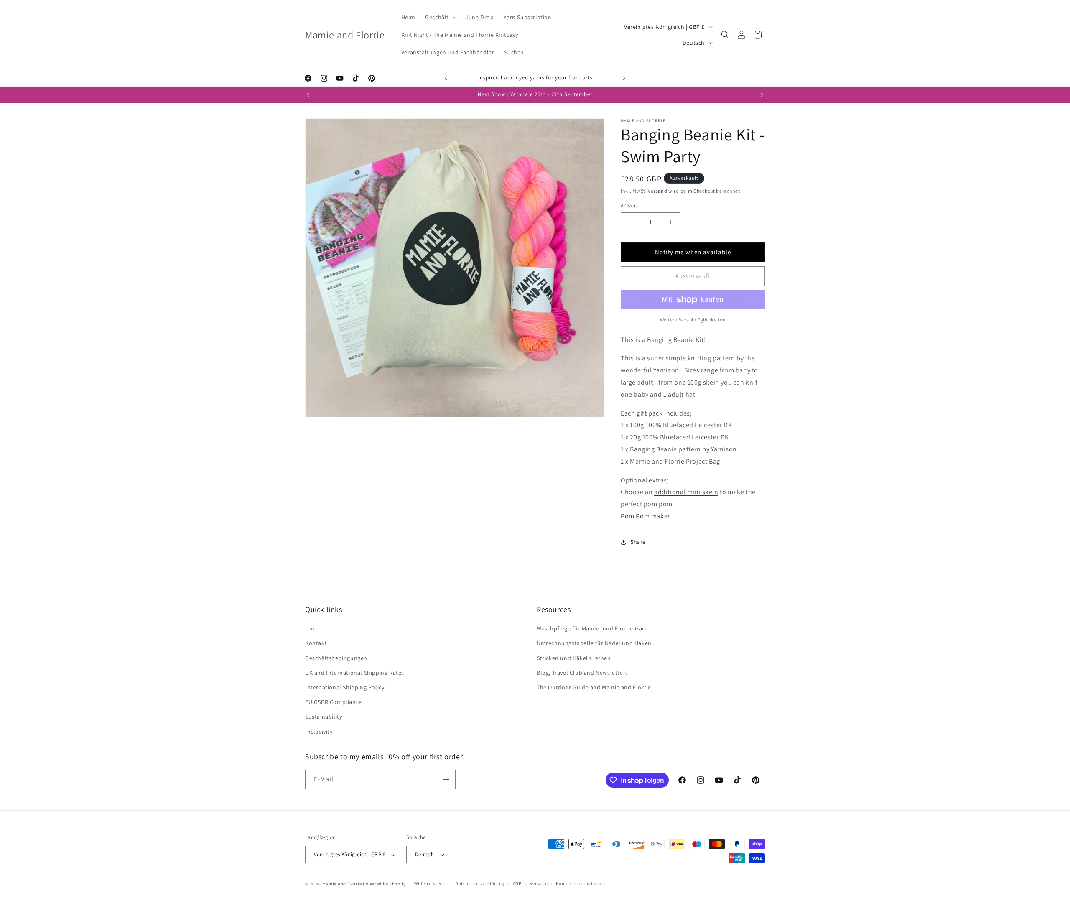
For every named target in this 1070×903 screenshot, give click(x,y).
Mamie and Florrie (342, 884)
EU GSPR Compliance (333, 702)
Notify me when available (693, 252)
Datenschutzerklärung (479, 883)
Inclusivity (319, 731)
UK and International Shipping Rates (354, 672)
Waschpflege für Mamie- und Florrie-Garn (592, 628)
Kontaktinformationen (580, 883)
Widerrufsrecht (430, 883)
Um (309, 628)
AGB (517, 883)
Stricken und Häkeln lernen (574, 658)
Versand (657, 191)
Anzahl (629, 205)
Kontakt (316, 643)
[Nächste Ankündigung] (624, 78)
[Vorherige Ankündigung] (446, 78)
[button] (440, 17)
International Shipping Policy (344, 687)
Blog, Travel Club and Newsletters (582, 672)
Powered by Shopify (384, 884)
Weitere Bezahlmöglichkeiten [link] (693, 319)
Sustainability (323, 716)
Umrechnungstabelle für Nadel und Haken (594, 643)
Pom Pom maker (645, 516)
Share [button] (638, 542)
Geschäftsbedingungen (336, 658)
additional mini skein (686, 491)
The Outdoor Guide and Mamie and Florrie (594, 687)
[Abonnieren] (446, 779)
